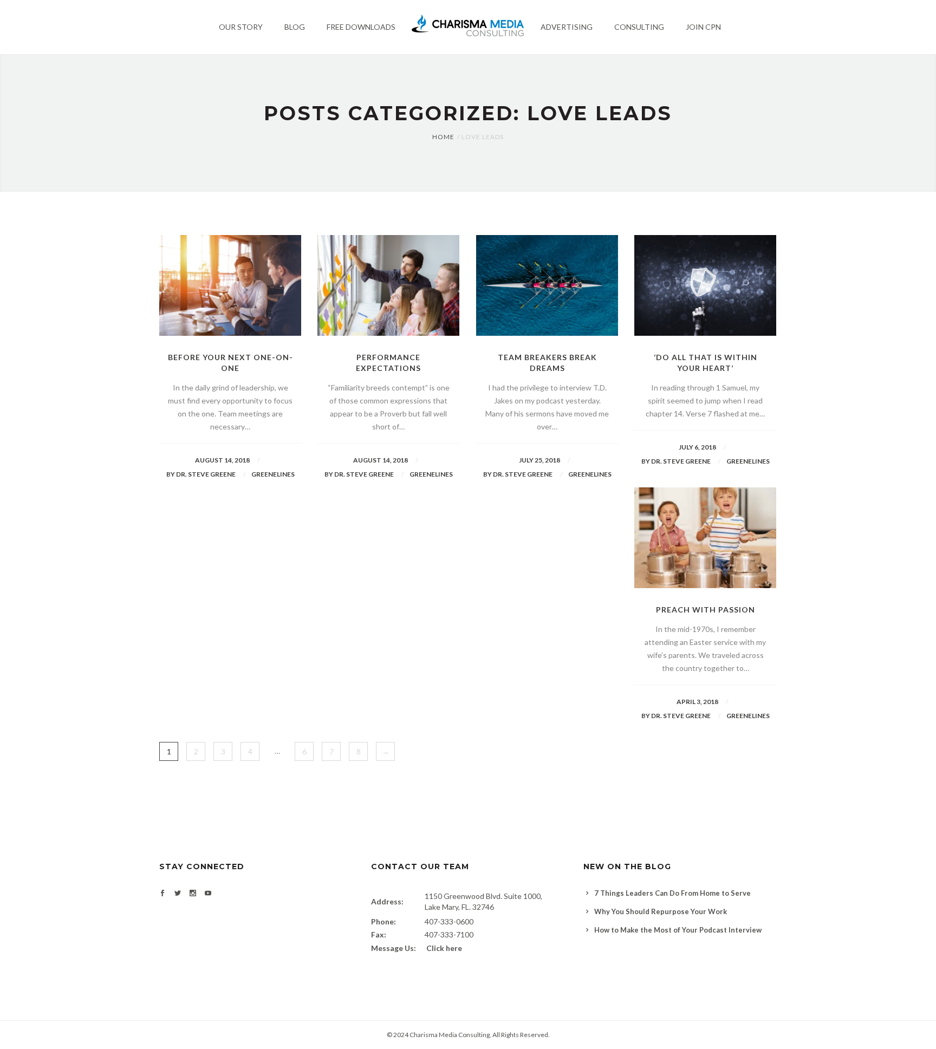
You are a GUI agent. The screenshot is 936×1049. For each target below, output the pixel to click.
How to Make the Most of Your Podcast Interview (678, 930)
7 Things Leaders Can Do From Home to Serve (672, 893)
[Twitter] (177, 894)
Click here (444, 948)
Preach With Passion (705, 609)
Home (443, 137)
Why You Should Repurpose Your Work (660, 911)
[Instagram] (193, 894)
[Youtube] (208, 894)
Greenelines (273, 474)
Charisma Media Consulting (450, 1035)
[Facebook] (162, 894)
